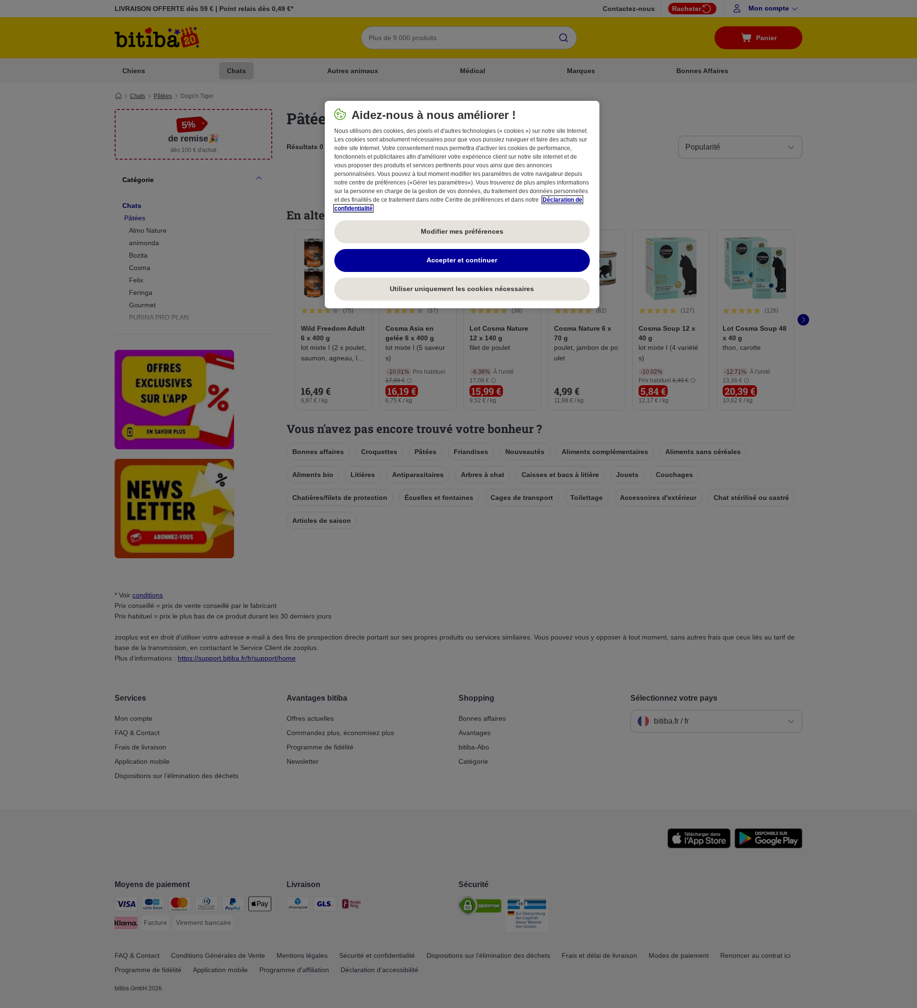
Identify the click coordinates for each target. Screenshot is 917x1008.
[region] (462, 204)
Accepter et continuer (462, 260)
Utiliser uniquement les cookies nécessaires (462, 289)
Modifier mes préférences (462, 231)
